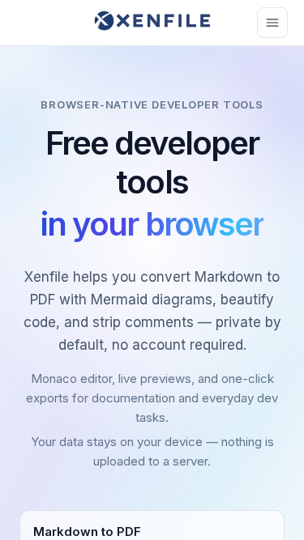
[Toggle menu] (272, 22)
